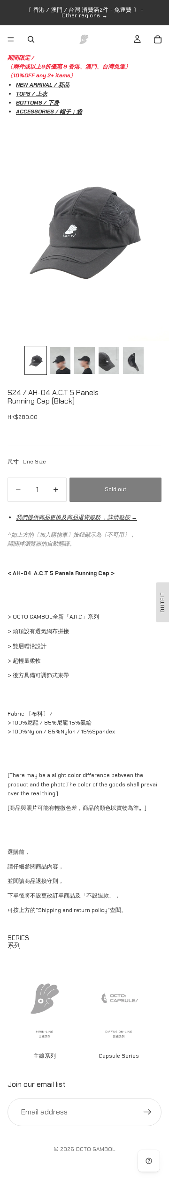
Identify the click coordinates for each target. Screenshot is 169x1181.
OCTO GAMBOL (95, 1149)
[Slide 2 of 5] (60, 360)
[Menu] (11, 39)
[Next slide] (151, 1008)
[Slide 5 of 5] (133, 360)
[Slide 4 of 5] (109, 360)
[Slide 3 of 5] (84, 360)
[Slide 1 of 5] (35, 360)
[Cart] (157, 39)
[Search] (31, 39)
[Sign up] (147, 1111)
